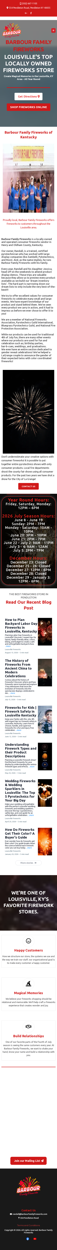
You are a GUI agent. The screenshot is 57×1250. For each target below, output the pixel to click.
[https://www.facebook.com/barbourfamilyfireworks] (31, 13)
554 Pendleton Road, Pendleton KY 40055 (29, 7)
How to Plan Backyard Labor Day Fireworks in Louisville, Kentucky (21, 625)
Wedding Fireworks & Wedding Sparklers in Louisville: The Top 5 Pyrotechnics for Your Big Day (20, 790)
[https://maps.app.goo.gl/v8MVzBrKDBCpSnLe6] (26, 13)
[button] (53, 30)
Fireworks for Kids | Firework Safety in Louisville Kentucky (20, 711)
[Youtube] (34, 1238)
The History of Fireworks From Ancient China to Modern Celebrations (18, 668)
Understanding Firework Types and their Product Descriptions (20, 750)
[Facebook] (27, 1238)
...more (8, 646)
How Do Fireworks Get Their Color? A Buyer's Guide (20, 833)
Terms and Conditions (28, 1225)
